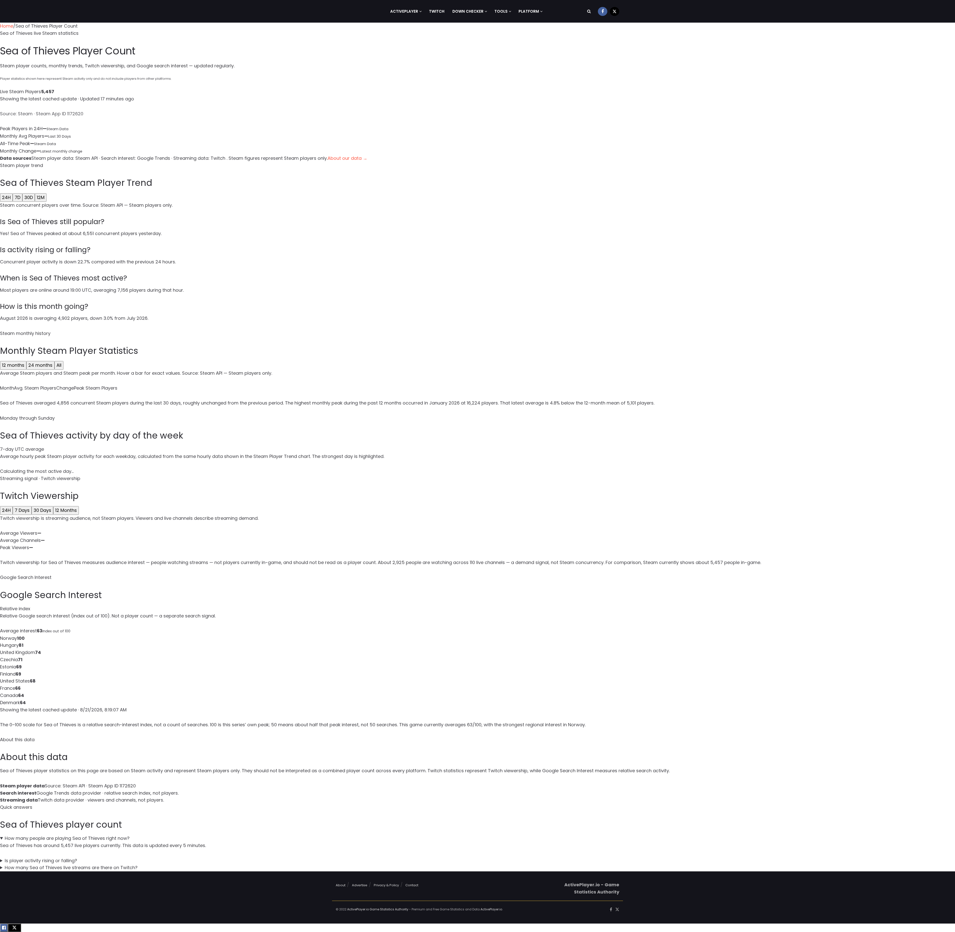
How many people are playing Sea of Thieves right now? (67, 838)
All (58, 365)
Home (6, 26)
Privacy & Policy (386, 885)
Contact (411, 885)
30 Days (42, 510)
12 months (13, 365)
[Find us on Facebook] (602, 11)
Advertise (359, 885)
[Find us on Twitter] (614, 11)
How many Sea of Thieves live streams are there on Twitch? (71, 867)
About (340, 885)
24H (6, 197)
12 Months (66, 510)
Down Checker (467, 11)
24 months (40, 365)
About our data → (347, 158)
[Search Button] (589, 11)
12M (41, 197)
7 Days (22, 510)
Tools (501, 11)
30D (28, 197)
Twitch (436, 11)
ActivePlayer (404, 11)
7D (17, 197)
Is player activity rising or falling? (41, 860)
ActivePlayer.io (491, 909)
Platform (529, 11)
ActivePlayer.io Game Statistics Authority (377, 909)
